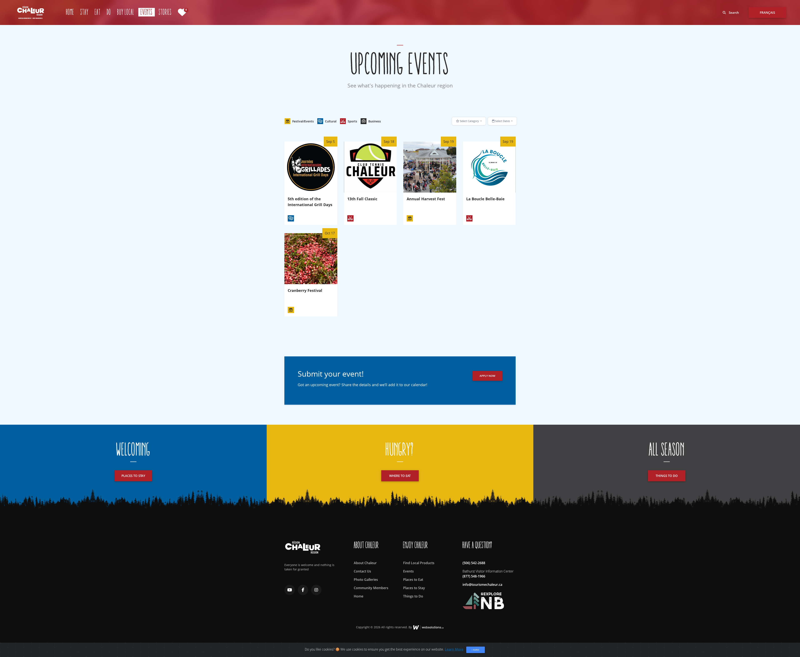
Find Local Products (418, 563)
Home (70, 12)
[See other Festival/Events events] (410, 218)
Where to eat (400, 476)
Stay (84, 12)
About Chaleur (365, 563)
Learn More (454, 649)
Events (148, 12)
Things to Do (413, 596)
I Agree (475, 649)
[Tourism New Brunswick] (483, 598)
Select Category (469, 121)
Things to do (667, 476)
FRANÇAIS (767, 12)
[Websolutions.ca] (428, 627)
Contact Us (362, 571)
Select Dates (502, 121)
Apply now (487, 376)
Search (733, 12)
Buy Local (125, 12)
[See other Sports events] (350, 218)
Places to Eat (413, 579)
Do (109, 12)
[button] (299, 121)
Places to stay (133, 476)
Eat (98, 12)
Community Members (371, 588)
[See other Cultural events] (291, 218)
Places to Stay (414, 588)
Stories (165, 12)
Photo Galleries (366, 579)
